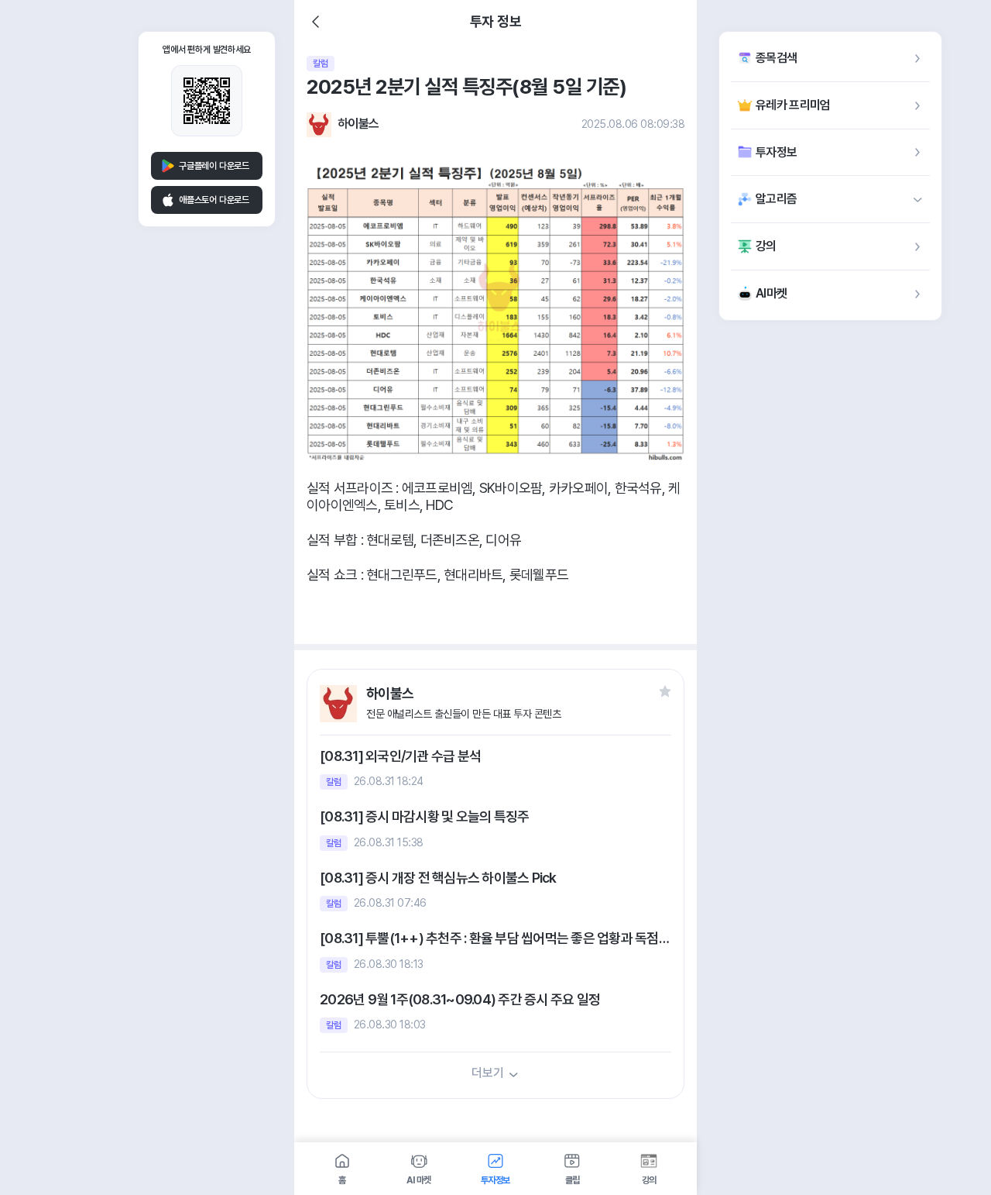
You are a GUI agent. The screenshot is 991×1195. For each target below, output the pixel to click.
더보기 (487, 1073)
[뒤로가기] (316, 21)
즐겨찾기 (665, 691)
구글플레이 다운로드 (214, 165)
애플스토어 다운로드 (214, 200)
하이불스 (358, 123)
